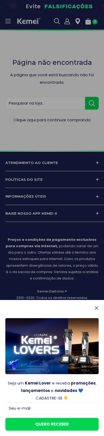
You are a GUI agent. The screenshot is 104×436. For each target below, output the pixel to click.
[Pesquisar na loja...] (92, 103)
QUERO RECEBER (52, 424)
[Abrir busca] (57, 21)
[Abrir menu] (8, 21)
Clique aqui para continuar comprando (52, 120)
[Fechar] (97, 308)
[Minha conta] (67, 21)
